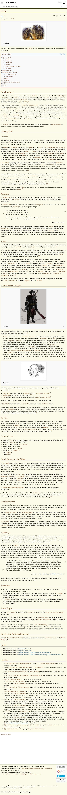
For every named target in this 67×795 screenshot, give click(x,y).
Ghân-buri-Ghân (23, 444)
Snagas (32, 346)
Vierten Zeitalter (56, 124)
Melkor (24, 105)
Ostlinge (5, 280)
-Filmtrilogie (54, 612)
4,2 (10, 675)
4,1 (8, 675)
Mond (4, 397)
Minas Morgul (45, 397)
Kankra (16, 545)
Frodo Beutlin (20, 476)
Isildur (10, 352)
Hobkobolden (5, 525)
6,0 (6, 681)
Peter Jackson (11, 612)
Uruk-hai (50, 230)
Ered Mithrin (45, 404)
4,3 (11, 675)
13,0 (6, 710)
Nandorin (16, 450)
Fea (21, 159)
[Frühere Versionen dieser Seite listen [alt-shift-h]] (57, 16)
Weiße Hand (6, 395)
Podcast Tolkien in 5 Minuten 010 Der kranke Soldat (34, 652)
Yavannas (59, 593)
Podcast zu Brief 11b (24, 650)
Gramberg (15, 115)
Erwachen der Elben (51, 147)
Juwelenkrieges (13, 271)
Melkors (50, 153)
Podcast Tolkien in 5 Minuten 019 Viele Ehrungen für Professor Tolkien (39, 654)
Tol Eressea (14, 147)
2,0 (6, 667)
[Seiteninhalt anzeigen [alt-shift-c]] (2, 16)
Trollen (7, 100)
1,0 (6, 663)
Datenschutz (4, 774)
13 (50, 392)
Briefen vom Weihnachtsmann (14, 638)
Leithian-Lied (7, 205)
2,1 (8, 667)
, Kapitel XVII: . (51, 574)
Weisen (5, 147)
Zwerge (26, 102)
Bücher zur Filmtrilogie (44, 619)
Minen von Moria (43, 617)
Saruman (18, 340)
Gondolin (40, 271)
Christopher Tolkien (24, 667)
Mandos (51, 159)
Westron (45, 427)
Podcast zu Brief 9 (23, 649)
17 (9, 639)
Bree (10, 476)
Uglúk (51, 344)
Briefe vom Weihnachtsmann (36, 729)
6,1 (8, 681)
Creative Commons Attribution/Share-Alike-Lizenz (36, 768)
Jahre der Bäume (31, 176)
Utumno (34, 96)
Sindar (16, 98)
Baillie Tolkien (18, 729)
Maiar (22, 187)
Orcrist (5, 273)
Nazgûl (37, 397)
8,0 (6, 687)
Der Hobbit (18, 247)
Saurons (19, 480)
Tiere (18, 165)
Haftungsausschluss (27, 774)
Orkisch (17, 425)
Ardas (30, 48)
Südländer (4, 476)
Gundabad (17, 111)
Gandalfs (21, 474)
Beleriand (4, 98)
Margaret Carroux (11, 512)
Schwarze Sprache (30, 429)
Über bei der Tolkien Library (17, 723)
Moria (6, 117)
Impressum (37, 774)
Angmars (27, 280)
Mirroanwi (37, 157)
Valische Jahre (9, 178)
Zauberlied (15, 207)
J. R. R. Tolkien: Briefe (42, 663)
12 (12, 358)
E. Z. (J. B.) (61, 96)
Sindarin (12, 442)
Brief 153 (7, 599)
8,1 (8, 687)
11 (42, 352)
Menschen (23, 100)
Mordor (58, 117)
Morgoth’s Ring (39, 675)
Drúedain (49, 263)
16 (15, 602)
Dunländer (39, 280)
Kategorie (4, 734)
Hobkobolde (24, 404)
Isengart (10, 340)
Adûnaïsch (9, 454)
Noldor (28, 263)
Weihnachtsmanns (50, 638)
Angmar (3, 113)
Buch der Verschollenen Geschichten (13, 487)
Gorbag (23, 269)
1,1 (8, 663)
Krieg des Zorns (33, 105)
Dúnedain (11, 263)
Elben (19, 102)
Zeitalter (61, 254)
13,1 (9, 710)
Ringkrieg (5, 124)
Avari (47, 98)
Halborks (11, 409)
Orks (9, 734)
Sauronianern (59, 265)
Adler (51, 165)
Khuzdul (19, 448)
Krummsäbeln (5, 228)
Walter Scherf (5, 521)
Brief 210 (16, 199)
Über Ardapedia (14, 774)
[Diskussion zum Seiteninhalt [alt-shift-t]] (5, 16)
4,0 (6, 675)
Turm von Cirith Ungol (42, 393)
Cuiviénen (62, 147)
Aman (60, 176)
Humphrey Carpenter (24, 663)
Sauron (3, 109)
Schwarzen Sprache (28, 337)
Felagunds (39, 205)
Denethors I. (43, 338)
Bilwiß (12, 19)
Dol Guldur (27, 119)
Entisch (11, 440)
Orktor (5, 115)
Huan (42, 165)
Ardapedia (11, 2)
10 (54, 344)
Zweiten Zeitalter (14, 109)
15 (51, 496)
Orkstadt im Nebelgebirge (19, 350)
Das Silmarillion (38, 667)
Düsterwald (12, 119)
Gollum (33, 247)
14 (31, 394)
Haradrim (12, 280)
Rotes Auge (6, 393)
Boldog (19, 189)
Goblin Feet (36, 493)
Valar (40, 147)
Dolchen (50, 226)
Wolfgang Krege (27, 512)
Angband (60, 269)
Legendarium (7, 197)
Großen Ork (47, 273)
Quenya (8, 452)
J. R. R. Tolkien (5, 163)
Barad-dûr (26, 393)
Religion (44, 265)
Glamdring (62, 271)
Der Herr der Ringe (20, 683)
